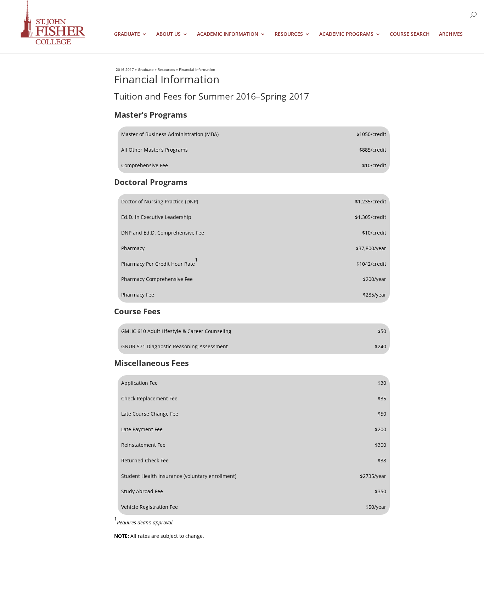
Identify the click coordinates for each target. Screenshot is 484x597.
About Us (168, 34)
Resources (289, 34)
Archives (451, 34)
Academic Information (227, 34)
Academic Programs (346, 34)
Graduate (127, 34)
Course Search (410, 34)
